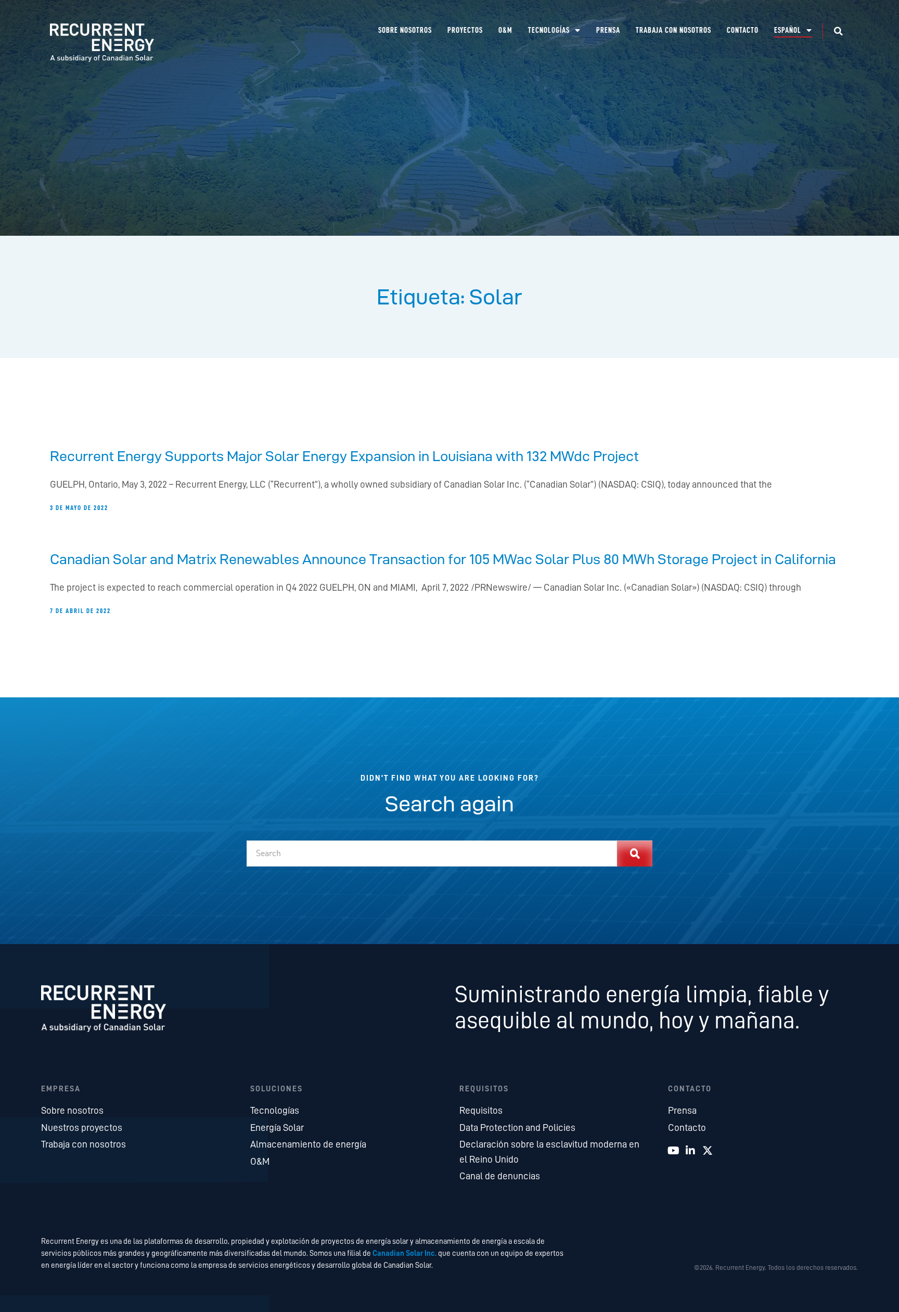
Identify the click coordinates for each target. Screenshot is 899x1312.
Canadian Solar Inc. (404, 1253)
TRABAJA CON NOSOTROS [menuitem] (673, 30)
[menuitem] (793, 30)
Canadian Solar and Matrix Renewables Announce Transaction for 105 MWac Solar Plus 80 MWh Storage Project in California (443, 559)
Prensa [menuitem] (608, 30)
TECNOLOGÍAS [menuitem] (549, 30)
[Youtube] (673, 1150)
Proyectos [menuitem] (465, 30)
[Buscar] (634, 853)
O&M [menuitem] (505, 30)
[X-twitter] (707, 1150)
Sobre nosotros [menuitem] (405, 30)
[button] (838, 31)
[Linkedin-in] (690, 1150)
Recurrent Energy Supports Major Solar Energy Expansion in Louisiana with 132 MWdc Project (344, 456)
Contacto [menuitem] (743, 30)
